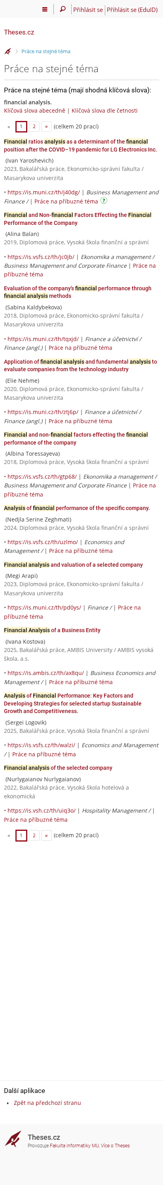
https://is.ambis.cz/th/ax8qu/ (46, 673)
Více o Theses (115, 1146)
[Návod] (104, 201)
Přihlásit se (88, 9)
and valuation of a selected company (73, 565)
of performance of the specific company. (77, 508)
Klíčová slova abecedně (34, 110)
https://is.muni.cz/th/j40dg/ (44, 192)
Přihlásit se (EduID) (132, 9)
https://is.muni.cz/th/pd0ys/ (44, 607)
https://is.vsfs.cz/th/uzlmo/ (43, 542)
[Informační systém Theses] (8, 52)
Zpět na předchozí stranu (47, 1102)
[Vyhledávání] (63, 9)
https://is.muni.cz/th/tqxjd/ (43, 339)
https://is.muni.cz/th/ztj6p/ (43, 412)
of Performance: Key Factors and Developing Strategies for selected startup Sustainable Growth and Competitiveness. (73, 703)
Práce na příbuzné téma (66, 201)
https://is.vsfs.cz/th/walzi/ (41, 745)
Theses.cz (19, 32)
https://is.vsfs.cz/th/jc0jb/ (41, 257)
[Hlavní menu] (45, 9)
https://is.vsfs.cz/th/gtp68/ (42, 476)
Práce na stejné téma (45, 51)
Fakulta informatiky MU (74, 1146)
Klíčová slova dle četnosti (105, 110)
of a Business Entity (52, 630)
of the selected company (58, 768)
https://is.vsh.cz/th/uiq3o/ (42, 810)
